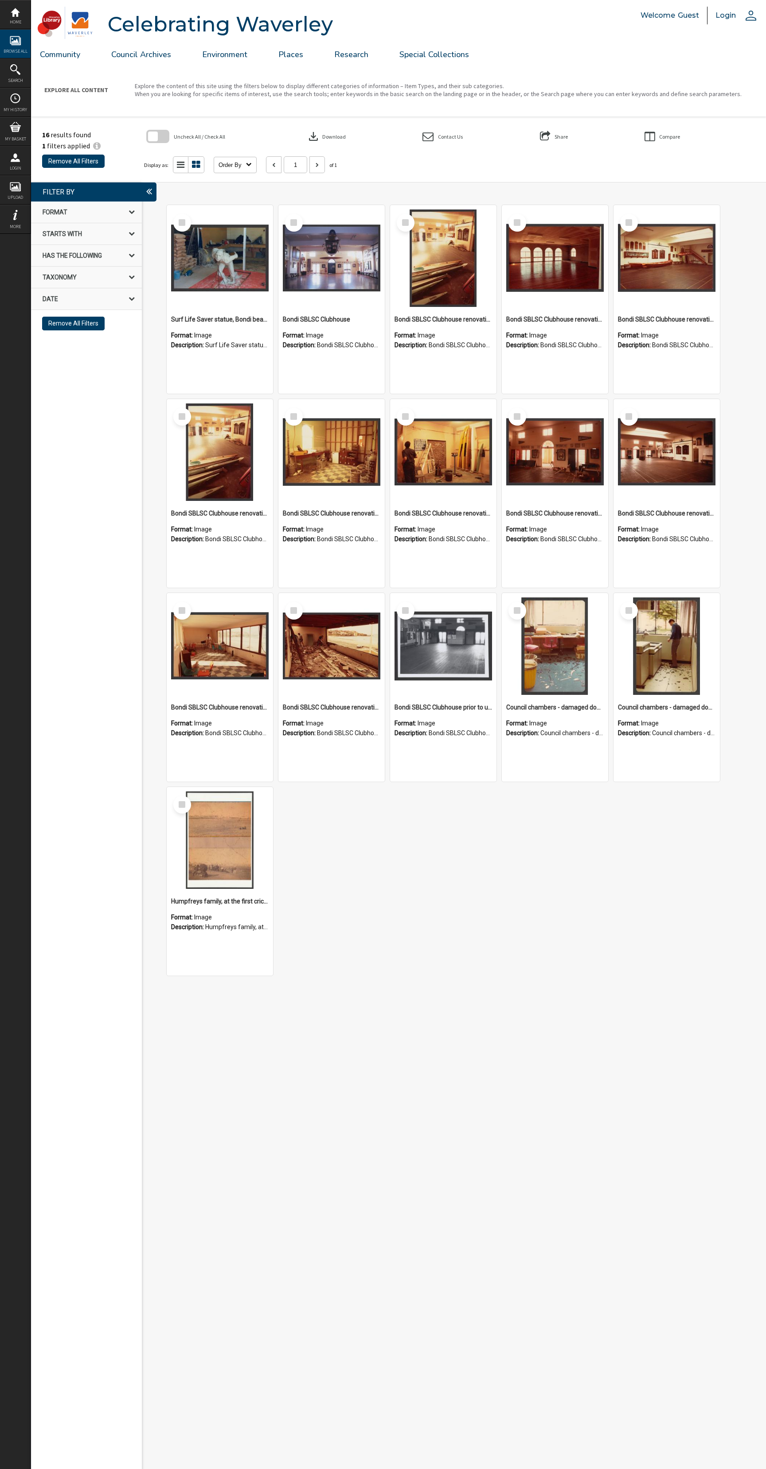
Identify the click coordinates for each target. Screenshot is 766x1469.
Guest (688, 15)
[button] (442, 136)
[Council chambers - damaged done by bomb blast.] (555, 646)
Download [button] (326, 136)
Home (15, 22)
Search (15, 80)
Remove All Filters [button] (73, 161)
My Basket (15, 139)
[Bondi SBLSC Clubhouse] (331, 258)
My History (15, 109)
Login (15, 168)
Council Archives (141, 54)
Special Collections (434, 54)
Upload (15, 197)
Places (290, 54)
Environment (224, 54)
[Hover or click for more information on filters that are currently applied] (97, 145)
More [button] (15, 226)
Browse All (15, 51)
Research (351, 54)
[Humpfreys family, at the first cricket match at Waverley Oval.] (220, 840)
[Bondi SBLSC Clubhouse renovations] (443, 258)
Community (60, 54)
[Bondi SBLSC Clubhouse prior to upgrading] (443, 646)
